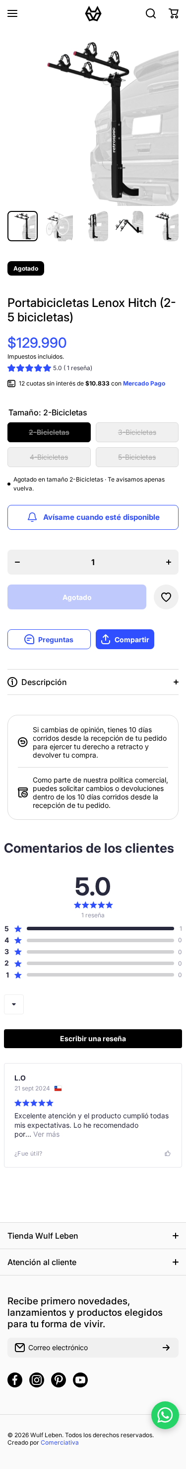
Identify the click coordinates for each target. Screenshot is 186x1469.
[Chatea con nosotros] (165, 1415)
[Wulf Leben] (93, 13)
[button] (174, 13)
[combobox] (14, 1004)
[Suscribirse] (166, 1348)
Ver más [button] (45, 1134)
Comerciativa (60, 1442)
